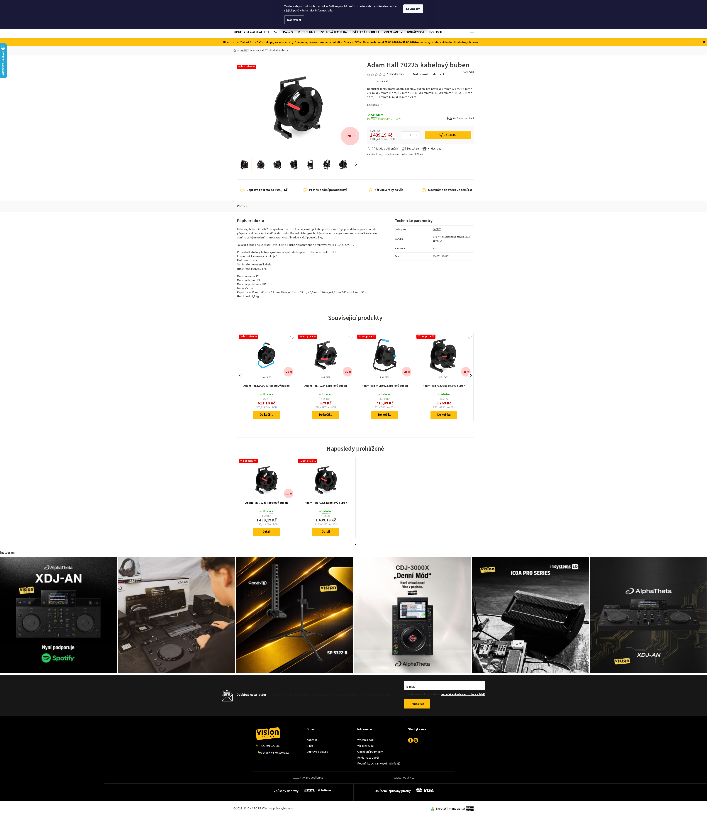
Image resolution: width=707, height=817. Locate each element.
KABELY (437, 229)
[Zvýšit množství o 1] (416, 135)
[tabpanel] (266, 497)
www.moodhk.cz (404, 778)
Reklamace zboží (368, 758)
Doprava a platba (317, 752)
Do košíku (450, 135)
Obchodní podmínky (370, 752)
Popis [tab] (241, 206)
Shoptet (441, 809)
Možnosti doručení (463, 118)
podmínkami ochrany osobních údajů (462, 694)
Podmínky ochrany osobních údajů (378, 764)
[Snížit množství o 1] (404, 135)
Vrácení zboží (365, 740)
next (471, 375)
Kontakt (311, 740)
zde (330, 11)
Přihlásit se (417, 704)
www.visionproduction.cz (308, 778)
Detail (266, 532)
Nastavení (294, 20)
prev (240, 375)
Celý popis (373, 105)
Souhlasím (413, 9)
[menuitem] (252, 32)
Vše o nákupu (365, 746)
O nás (309, 746)
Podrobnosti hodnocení (428, 74)
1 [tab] (355, 544)
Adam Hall (382, 81)
